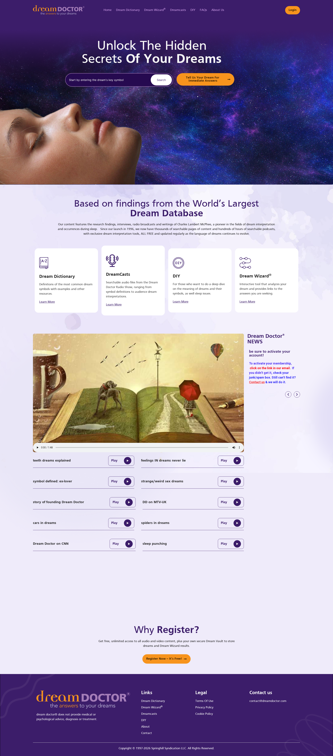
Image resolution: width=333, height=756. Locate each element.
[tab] (83, 461)
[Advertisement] (285, 92)
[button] (288, 394)
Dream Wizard (155, 10)
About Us (217, 10)
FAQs (203, 10)
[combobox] (107, 79)
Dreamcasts (178, 10)
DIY (192, 10)
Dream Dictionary (128, 10)
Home (108, 10)
